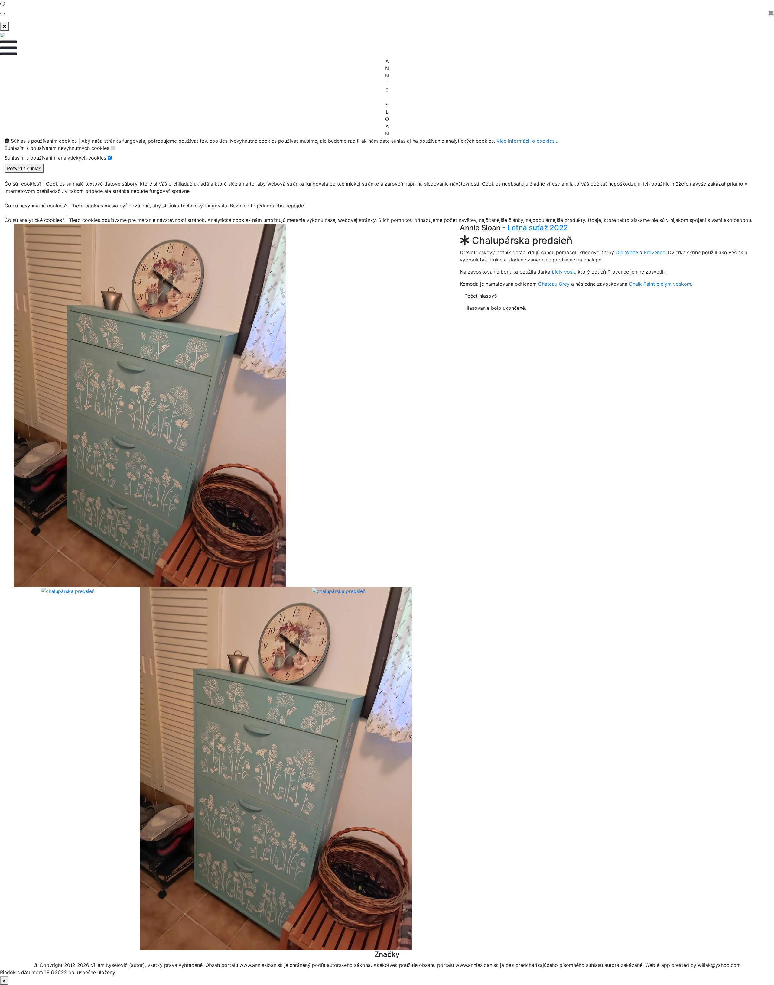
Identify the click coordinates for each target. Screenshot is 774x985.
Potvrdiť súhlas (24, 168)
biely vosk (563, 272)
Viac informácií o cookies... (527, 141)
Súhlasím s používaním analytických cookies (55, 158)
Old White (627, 252)
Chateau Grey (554, 284)
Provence (654, 252)
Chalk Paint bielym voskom (660, 284)
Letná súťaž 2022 (537, 227)
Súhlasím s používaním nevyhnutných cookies (57, 148)
